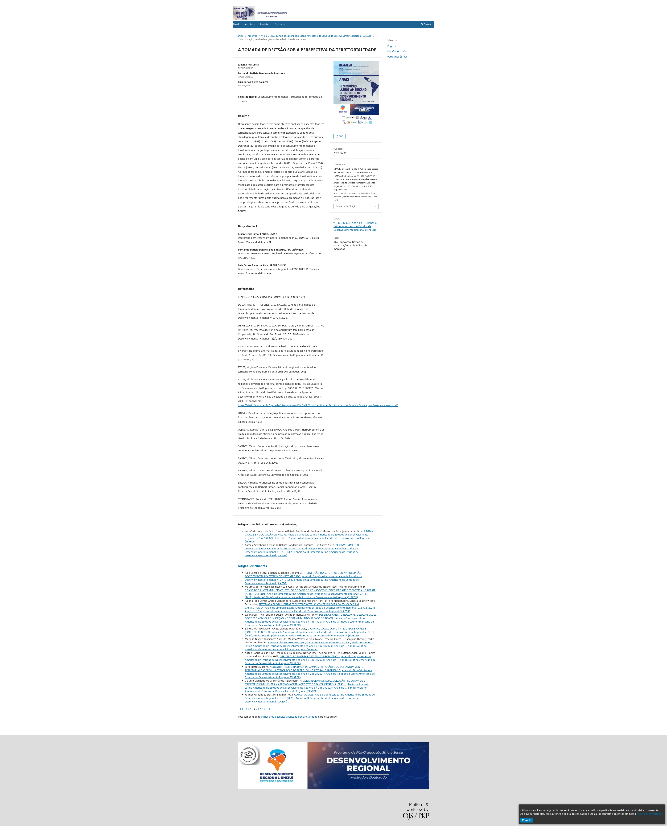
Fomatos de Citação (346, 206)
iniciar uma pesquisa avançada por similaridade (289, 716)
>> (269, 708)
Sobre (279, 24)
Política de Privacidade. (650, 813)
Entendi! (526, 820)
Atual (236, 24)
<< (239, 708)
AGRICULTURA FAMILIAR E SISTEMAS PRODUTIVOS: (310, 656)
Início (241, 35)
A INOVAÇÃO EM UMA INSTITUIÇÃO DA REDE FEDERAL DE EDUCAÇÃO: (309, 642)
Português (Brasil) (397, 56)
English (391, 46)
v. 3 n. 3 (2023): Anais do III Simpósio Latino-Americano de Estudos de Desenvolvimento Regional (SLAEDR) (316, 35)
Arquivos (249, 24)
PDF (340, 136)
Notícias (265, 24)
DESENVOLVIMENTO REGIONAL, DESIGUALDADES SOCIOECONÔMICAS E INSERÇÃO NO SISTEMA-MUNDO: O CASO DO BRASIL (310, 616)
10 (263, 708)
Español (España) (397, 51)
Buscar (427, 24)
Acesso (430, 2)
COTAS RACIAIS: (304, 694)
